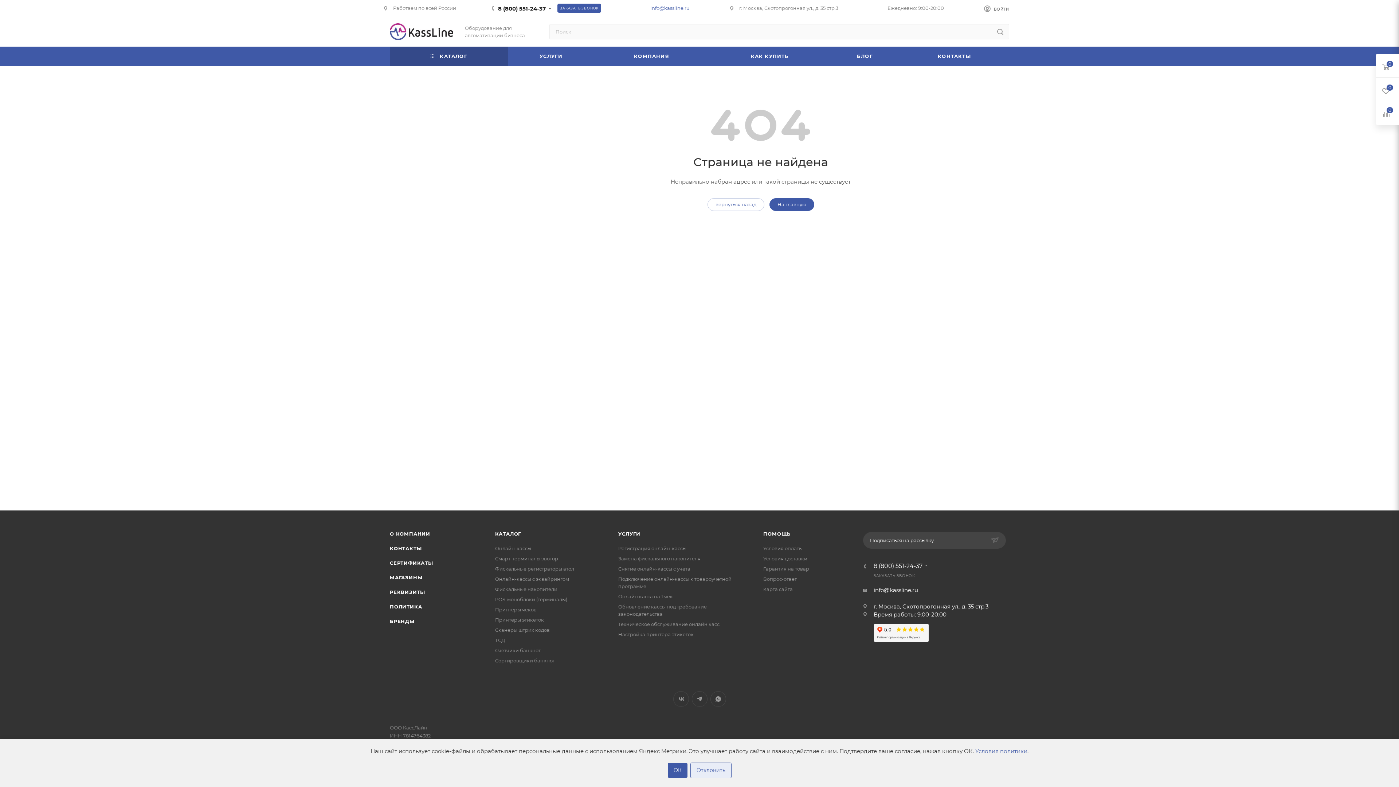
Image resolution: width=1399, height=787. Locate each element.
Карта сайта (778, 589)
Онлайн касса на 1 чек (645, 596)
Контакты (406, 548)
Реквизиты (407, 592)
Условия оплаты (783, 548)
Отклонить (711, 770)
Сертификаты (411, 563)
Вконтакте (681, 699)
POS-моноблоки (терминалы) (531, 599)
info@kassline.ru (670, 8)
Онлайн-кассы (513, 548)
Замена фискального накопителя (659, 558)
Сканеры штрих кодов (522, 630)
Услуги (629, 534)
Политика (406, 607)
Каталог (508, 534)
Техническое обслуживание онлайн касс (669, 624)
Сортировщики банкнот (525, 660)
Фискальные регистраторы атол (534, 569)
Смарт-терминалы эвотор (526, 558)
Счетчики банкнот (518, 650)
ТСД (500, 640)
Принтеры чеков (516, 609)
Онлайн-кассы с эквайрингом (532, 579)
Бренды (402, 621)
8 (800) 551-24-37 (522, 8)
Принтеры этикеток (519, 620)
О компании (410, 534)
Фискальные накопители (526, 589)
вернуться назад (736, 204)
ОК (678, 770)
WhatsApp (718, 699)
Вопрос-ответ (780, 579)
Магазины (406, 577)
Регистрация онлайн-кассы (652, 548)
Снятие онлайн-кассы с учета (654, 569)
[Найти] (1000, 31)
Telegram (700, 699)
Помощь (777, 534)
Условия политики (1001, 751)
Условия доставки (785, 558)
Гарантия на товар (786, 569)
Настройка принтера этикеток (656, 634)
